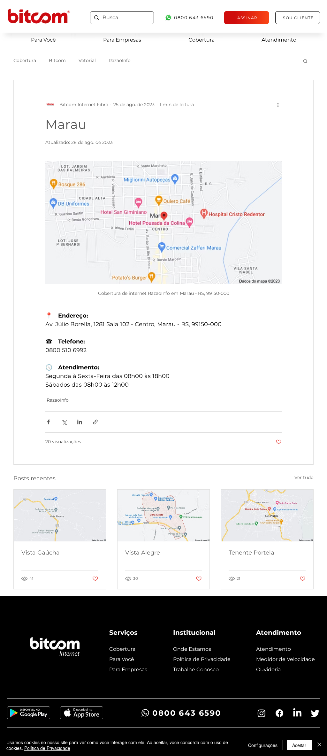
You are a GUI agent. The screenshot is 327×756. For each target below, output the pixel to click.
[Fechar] (319, 745)
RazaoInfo (120, 60)
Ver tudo (304, 477)
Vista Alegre (142, 552)
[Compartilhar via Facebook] (48, 422)
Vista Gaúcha (40, 552)
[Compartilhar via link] (95, 422)
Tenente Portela (251, 552)
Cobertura (24, 60)
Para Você (121, 659)
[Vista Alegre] (164, 515)
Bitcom (57, 60)
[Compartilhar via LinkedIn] (80, 422)
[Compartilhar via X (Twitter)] (64, 422)
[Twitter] (315, 713)
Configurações (263, 745)
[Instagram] (261, 713)
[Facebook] (279, 713)
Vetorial (87, 60)
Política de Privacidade (47, 748)
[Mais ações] (278, 104)
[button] (305, 60)
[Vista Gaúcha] (60, 515)
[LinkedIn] (297, 713)
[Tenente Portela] (267, 515)
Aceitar (299, 745)
